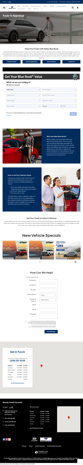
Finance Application (31, 62)
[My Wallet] (73, 7)
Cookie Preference (40, 446)
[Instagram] (9, 439)
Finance (45, 6)
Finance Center (11, 62)
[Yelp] (7, 439)
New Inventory (51, 62)
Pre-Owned (25, 6)
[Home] (5, 8)
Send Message (51, 331)
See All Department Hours (17, 383)
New (19, 6)
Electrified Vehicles (36, 6)
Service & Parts (21, 8)
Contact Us (71, 62)
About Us (36, 8)
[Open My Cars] (77, 7)
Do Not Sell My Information (54, 446)
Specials (52, 6)
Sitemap (24, 446)
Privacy (31, 446)
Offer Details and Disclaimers (8, 258)
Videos (29, 8)
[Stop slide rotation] (75, 262)
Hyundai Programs (61, 6)
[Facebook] (4, 439)
